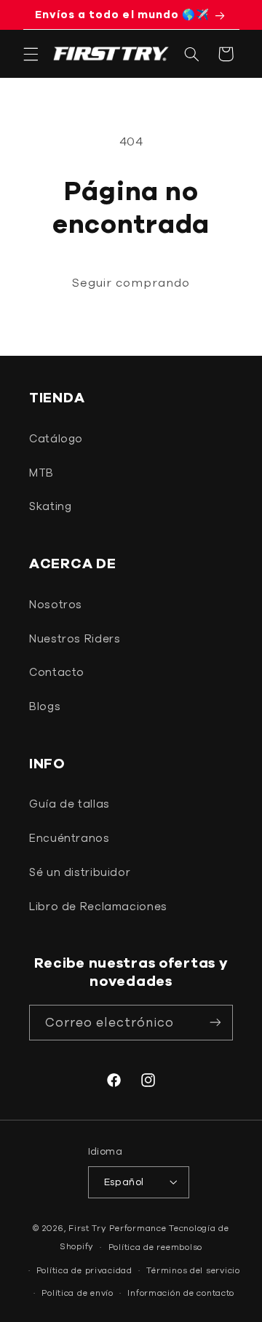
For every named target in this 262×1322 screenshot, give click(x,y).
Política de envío (77, 1292)
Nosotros (55, 604)
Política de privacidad (84, 1270)
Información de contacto (180, 1292)
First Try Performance (117, 1228)
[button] (30, 54)
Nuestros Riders (74, 638)
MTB (41, 472)
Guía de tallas (69, 803)
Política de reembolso (155, 1246)
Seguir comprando (131, 282)
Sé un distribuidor (79, 872)
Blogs (44, 706)
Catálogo (56, 438)
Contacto (56, 672)
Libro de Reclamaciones (98, 906)
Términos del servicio (192, 1270)
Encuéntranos (69, 838)
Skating (50, 506)
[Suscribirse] (215, 1022)
